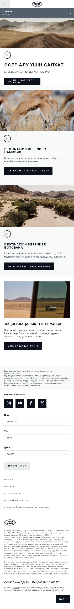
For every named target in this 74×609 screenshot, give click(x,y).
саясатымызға (11, 590)
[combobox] (37, 422)
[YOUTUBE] (19, 403)
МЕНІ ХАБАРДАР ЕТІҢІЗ (23, 81)
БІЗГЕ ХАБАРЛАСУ (13, 494)
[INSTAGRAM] (8, 403)
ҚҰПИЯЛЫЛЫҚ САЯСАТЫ (16, 500)
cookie (16, 587)
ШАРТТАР (9, 487)
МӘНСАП (8, 480)
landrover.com (46, 371)
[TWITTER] (42, 403)
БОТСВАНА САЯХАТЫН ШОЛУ (32, 266)
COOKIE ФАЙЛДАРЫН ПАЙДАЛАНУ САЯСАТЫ (26, 507)
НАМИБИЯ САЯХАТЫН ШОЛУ (31, 171)
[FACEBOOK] (31, 403)
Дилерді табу (17, 466)
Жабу (62, 599)
